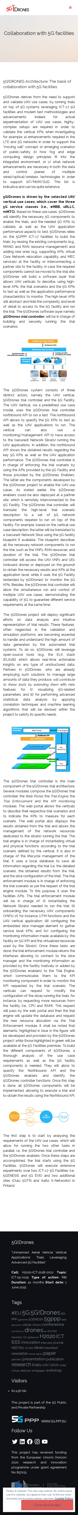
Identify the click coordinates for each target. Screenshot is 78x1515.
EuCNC (52, 1331)
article (27, 1324)
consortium (17, 1331)
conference (53, 1324)
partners (16, 1359)
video (62, 1365)
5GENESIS (36, 1319)
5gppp (52, 1318)
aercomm (16, 1325)
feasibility (16, 1337)
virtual (15, 1370)
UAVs (54, 1365)
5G (26, 1312)
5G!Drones (45, 1312)
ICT (60, 1336)
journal (58, 1343)
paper (49, 1353)
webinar (25, 1370)
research (21, 1364)
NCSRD (29, 1348)
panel (39, 1353)
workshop (54, 1370)
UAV (45, 1365)
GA (25, 1337)
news (39, 1347)
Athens (36, 1324)
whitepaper (38, 1370)
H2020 (47, 1336)
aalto (64, 1319)
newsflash (51, 1348)
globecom (33, 1337)
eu (45, 1331)
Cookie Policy (64, 1498)
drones (34, 1330)
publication (55, 1359)
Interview (46, 1342)
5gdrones (23, 1319)
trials (36, 1364)
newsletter (19, 1354)
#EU (16, 1313)
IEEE (16, 1342)
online (31, 1353)
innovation (30, 1342)
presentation (34, 1359)
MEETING (17, 1348)
